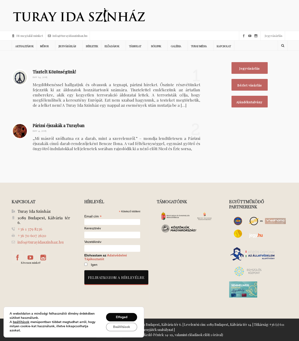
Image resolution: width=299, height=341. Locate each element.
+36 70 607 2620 (32, 235)
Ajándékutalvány (249, 102)
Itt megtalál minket (29, 36)
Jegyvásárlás (273, 36)
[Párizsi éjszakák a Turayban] (20, 131)
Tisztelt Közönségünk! (54, 72)
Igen (94, 264)
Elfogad (121, 317)
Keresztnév (92, 228)
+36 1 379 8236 (30, 228)
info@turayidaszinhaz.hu (70, 36)
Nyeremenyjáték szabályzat (153, 329)
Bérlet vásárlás (249, 85)
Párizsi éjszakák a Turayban (59, 125)
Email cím (93, 216)
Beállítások (121, 327)
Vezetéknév (92, 242)
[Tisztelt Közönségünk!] (20, 77)
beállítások (21, 322)
